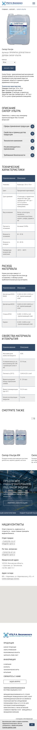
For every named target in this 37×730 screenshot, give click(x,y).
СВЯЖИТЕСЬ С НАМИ (12, 676)
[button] (17, 503)
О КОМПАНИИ (7, 664)
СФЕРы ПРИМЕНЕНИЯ (10, 650)
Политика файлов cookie (9, 727)
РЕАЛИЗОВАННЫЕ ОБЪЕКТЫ (12, 652)
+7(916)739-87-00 (8, 552)
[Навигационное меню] (33, 3)
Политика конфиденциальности (14, 688)
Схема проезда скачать (10, 579)
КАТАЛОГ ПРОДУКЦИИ (10, 647)
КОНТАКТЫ (7, 667)
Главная (5, 9)
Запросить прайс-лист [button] (11, 655)
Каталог (12, 9)
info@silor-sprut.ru (8, 544)
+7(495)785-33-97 (8, 541)
